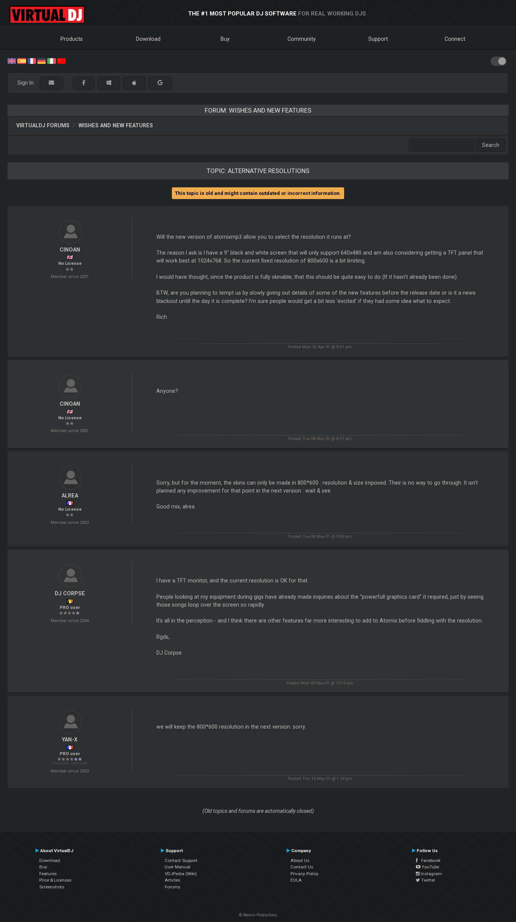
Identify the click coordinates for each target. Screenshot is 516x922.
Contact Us (301, 866)
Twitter (427, 880)
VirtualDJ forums (43, 125)
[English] (12, 60)
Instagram (431, 873)
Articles (172, 880)
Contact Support (181, 860)
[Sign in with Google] (160, 83)
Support (378, 39)
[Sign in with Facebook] (83, 83)
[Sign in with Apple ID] (134, 83)
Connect (455, 39)
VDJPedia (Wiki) (181, 873)
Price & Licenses (55, 880)
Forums (172, 887)
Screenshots (51, 887)
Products (71, 39)
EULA (296, 880)
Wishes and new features (116, 125)
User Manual (177, 866)
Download (148, 39)
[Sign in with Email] (51, 83)
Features (48, 873)
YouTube (429, 866)
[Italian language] (51, 60)
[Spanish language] (21, 60)
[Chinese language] (61, 60)
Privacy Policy (304, 873)
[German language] (41, 60)
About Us (299, 860)
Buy (225, 39)
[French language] (32, 60)
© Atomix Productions (258, 915)
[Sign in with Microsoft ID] (108, 83)
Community (301, 39)
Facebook (429, 860)
